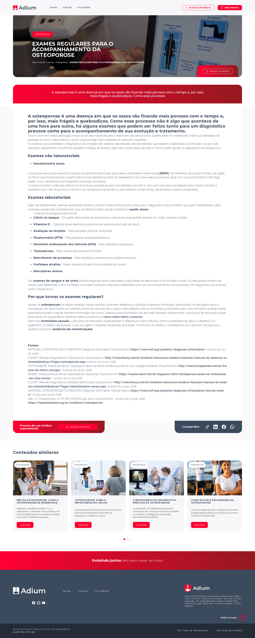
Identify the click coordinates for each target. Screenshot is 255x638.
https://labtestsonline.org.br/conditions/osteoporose (65, 402)
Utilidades (102, 591)
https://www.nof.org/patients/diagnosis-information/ (168, 349)
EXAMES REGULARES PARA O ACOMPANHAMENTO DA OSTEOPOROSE (107, 62)
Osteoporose (61, 62)
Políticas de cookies (229, 630)
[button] (124, 539)
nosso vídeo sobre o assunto (122, 316)
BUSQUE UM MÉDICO (219, 71)
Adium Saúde (38, 62)
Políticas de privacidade (192, 630)
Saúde (51, 62)
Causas (83, 591)
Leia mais (25, 525)
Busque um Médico (200, 7)
